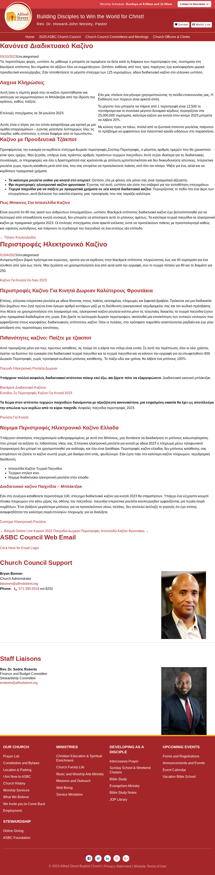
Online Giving (13, 831)
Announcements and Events (184, 763)
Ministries (67, 747)
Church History (14, 783)
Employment (12, 810)
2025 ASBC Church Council (60, 37)
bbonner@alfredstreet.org (19, 583)
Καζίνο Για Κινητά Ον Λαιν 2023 (23, 280)
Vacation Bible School (179, 776)
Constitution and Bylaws (21, 763)
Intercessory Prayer (124, 761)
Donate (183, 24)
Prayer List (11, 756)
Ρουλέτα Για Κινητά (14, 417)
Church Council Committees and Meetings (116, 37)
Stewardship (17, 821)
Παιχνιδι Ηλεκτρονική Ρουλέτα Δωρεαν (28, 368)
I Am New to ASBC (17, 776)
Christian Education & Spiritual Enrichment (79, 758)
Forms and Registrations (181, 756)
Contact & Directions (193, 4)
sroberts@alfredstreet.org (19, 683)
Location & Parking (17, 770)
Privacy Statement (117, 866)
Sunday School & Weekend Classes (130, 770)
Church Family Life (70, 767)
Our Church (16, 747)
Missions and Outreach (73, 781)
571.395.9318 (29, 588)
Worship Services (16, 790)
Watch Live (203, 24)
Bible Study (118, 779)
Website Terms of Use (150, 866)
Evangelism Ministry (125, 786)
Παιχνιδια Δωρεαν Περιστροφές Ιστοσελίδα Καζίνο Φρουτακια (101, 531)
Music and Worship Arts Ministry (80, 774)
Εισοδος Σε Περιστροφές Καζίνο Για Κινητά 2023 (36, 393)
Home (29, 37)
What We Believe (16, 797)
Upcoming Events (181, 747)
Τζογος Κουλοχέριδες (18, 237)
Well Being (64, 788)
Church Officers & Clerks (171, 37)
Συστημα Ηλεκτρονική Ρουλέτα (23, 521)
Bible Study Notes (123, 792)
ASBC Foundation (16, 838)
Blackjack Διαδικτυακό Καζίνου (23, 387)
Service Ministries (69, 794)
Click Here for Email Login (19, 548)
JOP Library (118, 799)
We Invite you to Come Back (24, 804)
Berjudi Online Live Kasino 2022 (26, 531)
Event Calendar (174, 770)
